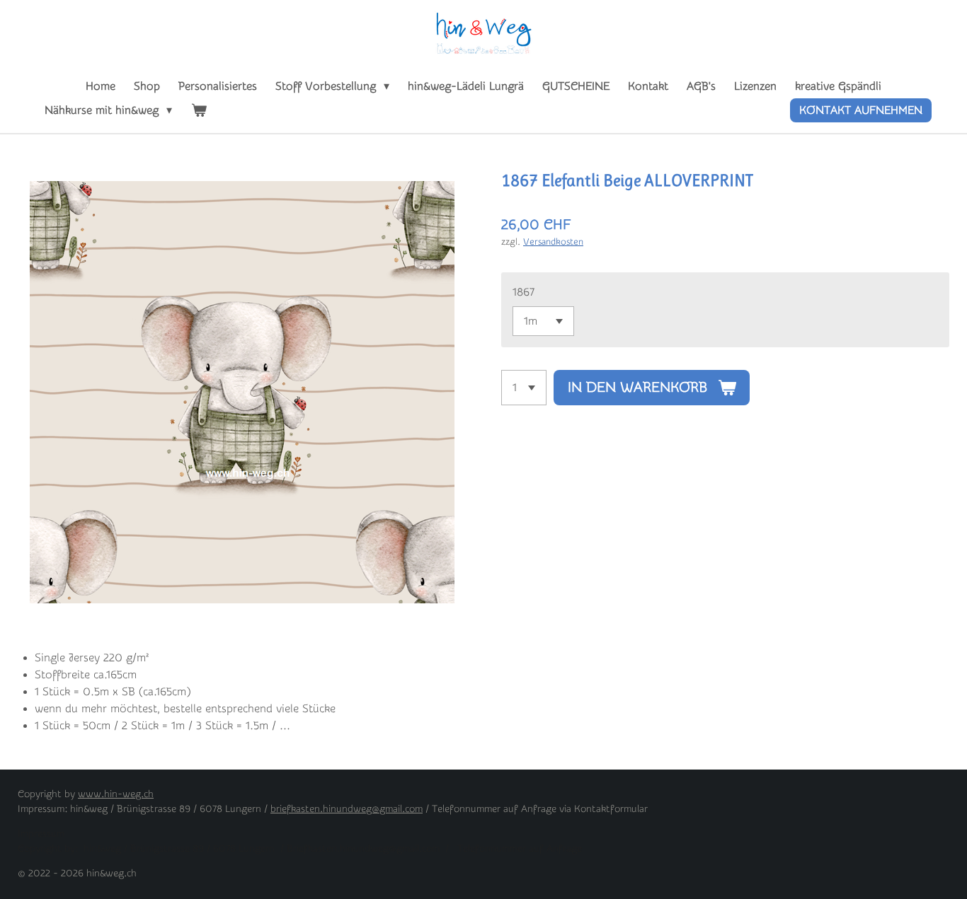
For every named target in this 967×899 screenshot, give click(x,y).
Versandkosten (553, 241)
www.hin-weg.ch (116, 794)
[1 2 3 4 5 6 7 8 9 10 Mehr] (524, 387)
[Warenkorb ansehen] (198, 110)
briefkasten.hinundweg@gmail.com (346, 809)
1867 (523, 292)
